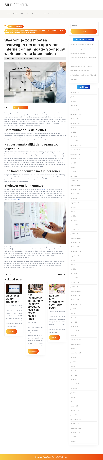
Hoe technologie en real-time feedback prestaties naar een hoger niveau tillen (35, 306)
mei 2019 (73, 401)
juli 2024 (73, 163)
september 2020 (76, 353)
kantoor (42, 189)
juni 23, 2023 (10, 58)
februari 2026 (75, 110)
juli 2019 (73, 393)
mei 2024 (73, 172)
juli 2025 (73, 127)
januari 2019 (74, 415)
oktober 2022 (75, 247)
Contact (61, 14)
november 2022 (76, 242)
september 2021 (76, 304)
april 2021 (74, 322)
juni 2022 (73, 264)
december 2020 (76, 340)
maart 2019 (74, 406)
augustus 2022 (75, 256)
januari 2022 (74, 286)
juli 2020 (73, 362)
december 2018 (76, 419)
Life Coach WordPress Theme (46, 457)
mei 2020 (73, 370)
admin (20, 58)
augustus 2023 (75, 203)
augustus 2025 (75, 123)
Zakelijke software (15, 26)
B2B (21, 14)
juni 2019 (73, 397)
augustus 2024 (75, 158)
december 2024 (76, 145)
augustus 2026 (75, 92)
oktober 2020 (75, 348)
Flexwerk (46, 14)
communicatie (15, 200)
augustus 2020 (75, 357)
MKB (14, 14)
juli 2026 (73, 97)
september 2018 (76, 428)
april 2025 (74, 136)
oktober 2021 (75, 300)
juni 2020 (73, 366)
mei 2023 (73, 216)
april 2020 (74, 375)
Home (8, 14)
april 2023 (74, 220)
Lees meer (12, 332)
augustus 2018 (75, 432)
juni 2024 (73, 167)
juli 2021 (73, 309)
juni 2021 (73, 313)
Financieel (35, 14)
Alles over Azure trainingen (12, 298)
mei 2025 (73, 132)
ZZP (27, 14)
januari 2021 (74, 335)
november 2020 (76, 344)
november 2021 (76, 295)
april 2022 (74, 273)
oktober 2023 (75, 194)
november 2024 (76, 150)
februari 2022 (75, 282)
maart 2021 (74, 326)
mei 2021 (73, 317)
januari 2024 (74, 180)
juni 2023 (73, 211)
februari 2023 (75, 229)
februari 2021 (75, 331)
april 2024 (74, 176)
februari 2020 (75, 384)
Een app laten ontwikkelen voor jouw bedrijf (56, 301)
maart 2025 (74, 141)
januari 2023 (74, 233)
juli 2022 (73, 260)
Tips (53, 14)
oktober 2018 (75, 423)
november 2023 (76, 189)
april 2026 (74, 105)
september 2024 (76, 154)
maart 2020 (74, 379)
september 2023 (76, 198)
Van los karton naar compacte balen (82, 44)
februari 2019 (75, 410)
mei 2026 (73, 101)
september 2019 (76, 388)
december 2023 (76, 185)
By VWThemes (62, 457)
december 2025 (76, 114)
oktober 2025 (75, 119)
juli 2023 (73, 207)
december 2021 (76, 291)
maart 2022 (74, 278)
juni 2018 (73, 441)
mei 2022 (73, 269)
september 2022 (76, 251)
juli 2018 (73, 437)
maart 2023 (74, 225)
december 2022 (76, 238)
